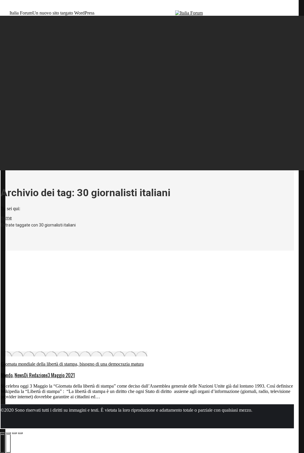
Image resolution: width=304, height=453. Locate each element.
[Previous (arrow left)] (2, 443)
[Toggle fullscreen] (14, 433)
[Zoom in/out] (20, 433)
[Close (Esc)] (2, 433)
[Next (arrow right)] (8, 443)
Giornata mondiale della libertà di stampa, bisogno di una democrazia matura (72, 364)
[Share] (8, 433)
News (19, 375)
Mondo (6, 375)
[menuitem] (29, 30)
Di (36, 375)
